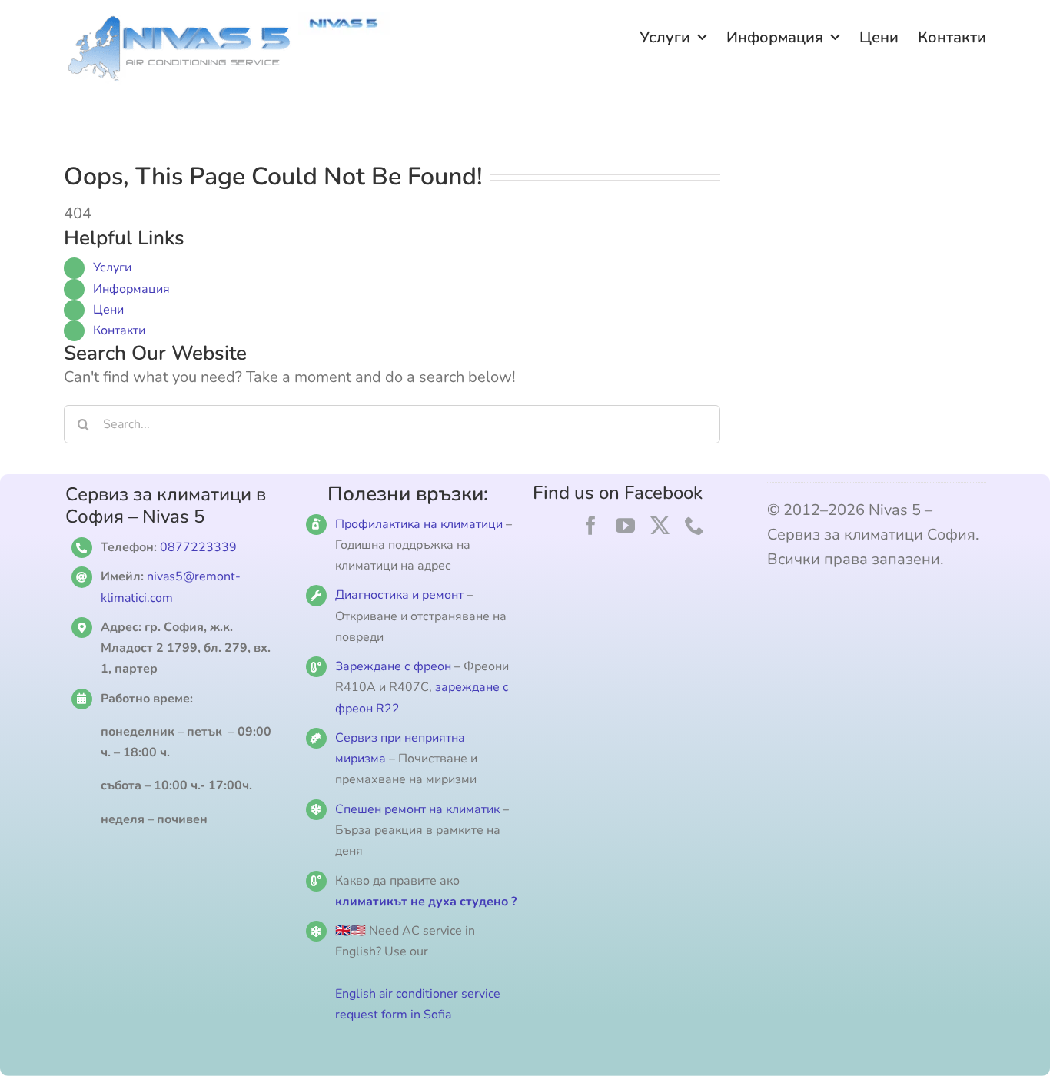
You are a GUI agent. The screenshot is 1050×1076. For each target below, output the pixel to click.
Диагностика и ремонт (401, 594)
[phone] (694, 525)
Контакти (119, 330)
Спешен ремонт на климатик (417, 809)
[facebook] (590, 525)
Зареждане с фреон (393, 666)
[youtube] (625, 525)
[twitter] (660, 525)
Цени (108, 309)
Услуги (112, 267)
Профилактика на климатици (419, 524)
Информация (131, 289)
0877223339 (198, 547)
